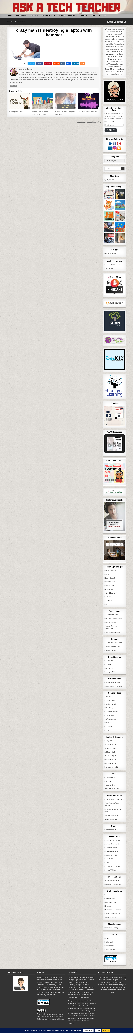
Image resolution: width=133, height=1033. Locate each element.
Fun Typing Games (110, 253)
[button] (110, 445)
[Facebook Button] (111, 22)
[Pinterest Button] (115, 22)
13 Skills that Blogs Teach (113, 643)
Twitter (32, 63)
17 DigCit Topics (109, 741)
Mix (83, 63)
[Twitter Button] (108, 22)
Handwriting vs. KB (110, 855)
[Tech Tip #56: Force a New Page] (120, 216)
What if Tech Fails (110, 917)
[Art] (120, 227)
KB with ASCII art (110, 870)
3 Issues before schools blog (114, 646)
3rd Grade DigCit (110, 752)
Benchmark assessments (113, 618)
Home (10, 16)
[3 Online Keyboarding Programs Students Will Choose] (109, 205)
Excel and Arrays (110, 781)
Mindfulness (108, 589)
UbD (106, 604)
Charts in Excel (109, 777)
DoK (105, 574)
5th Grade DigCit (110, 759)
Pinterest (49, 63)
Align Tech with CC (110, 700)
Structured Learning (111, 928)
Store (93, 16)
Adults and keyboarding (112, 844)
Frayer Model (108, 582)
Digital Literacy (109, 570)
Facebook (40, 63)
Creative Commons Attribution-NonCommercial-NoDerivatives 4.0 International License (50, 1016)
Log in (106, 938)
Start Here (34, 16)
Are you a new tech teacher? (114, 799)
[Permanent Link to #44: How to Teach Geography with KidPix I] (65, 101)
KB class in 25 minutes (112, 866)
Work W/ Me (72, 16)
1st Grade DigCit (110, 744)
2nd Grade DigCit (110, 748)
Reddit (57, 63)
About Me (84, 16)
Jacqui (30, 69)
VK (63, 63)
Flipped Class (109, 578)
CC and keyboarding (111, 711)
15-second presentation (112, 880)
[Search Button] (125, 22)
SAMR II (107, 600)
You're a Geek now (110, 819)
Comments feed (109, 946)
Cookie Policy (21, 16)
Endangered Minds (110, 672)
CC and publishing (110, 715)
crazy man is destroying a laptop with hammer (54, 32)
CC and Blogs (109, 708)
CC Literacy (108, 664)
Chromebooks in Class (112, 682)
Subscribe (111, 130)
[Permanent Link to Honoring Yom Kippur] (19, 101)
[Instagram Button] (121, 22)
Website (14, 86)
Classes (62, 16)
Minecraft (107, 906)
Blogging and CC (110, 650)
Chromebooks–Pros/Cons (113, 686)
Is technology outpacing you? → (88, 122)
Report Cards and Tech (112, 632)
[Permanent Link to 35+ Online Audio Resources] (88, 101)
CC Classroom (109, 723)
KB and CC (108, 862)
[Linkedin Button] (118, 22)
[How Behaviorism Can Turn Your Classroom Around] (109, 238)
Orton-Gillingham (110, 593)
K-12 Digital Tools (48, 16)
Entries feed (108, 942)
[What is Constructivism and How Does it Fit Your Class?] (109, 194)
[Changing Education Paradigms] (120, 238)
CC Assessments (110, 622)
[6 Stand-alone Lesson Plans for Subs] (120, 194)
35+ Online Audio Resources (87, 112)
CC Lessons (108, 661)
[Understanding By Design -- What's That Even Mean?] (109, 227)
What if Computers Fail (112, 913)
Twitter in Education (111, 815)
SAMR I (107, 597)
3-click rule (108, 895)
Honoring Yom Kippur (16, 112)
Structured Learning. (115, 74)
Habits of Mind (109, 585)
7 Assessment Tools (111, 615)
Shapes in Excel (109, 785)
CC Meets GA (109, 668)
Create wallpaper (110, 830)
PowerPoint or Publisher (112, 884)
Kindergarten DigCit (111, 767)
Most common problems (112, 910)
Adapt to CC (108, 697)
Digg (69, 63)
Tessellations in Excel (111, 789)
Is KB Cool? (108, 859)
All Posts (103, 16)
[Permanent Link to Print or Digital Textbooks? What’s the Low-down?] (42, 101)
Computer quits (109, 898)
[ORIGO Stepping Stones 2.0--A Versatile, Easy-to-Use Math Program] (120, 205)
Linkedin (76, 63)
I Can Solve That (110, 902)
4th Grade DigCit (110, 756)
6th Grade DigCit (110, 763)
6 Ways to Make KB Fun (112, 840)
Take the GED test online (112, 265)
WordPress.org (109, 949)
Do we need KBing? (111, 851)
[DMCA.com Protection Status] (110, 962)
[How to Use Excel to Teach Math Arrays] (109, 216)
